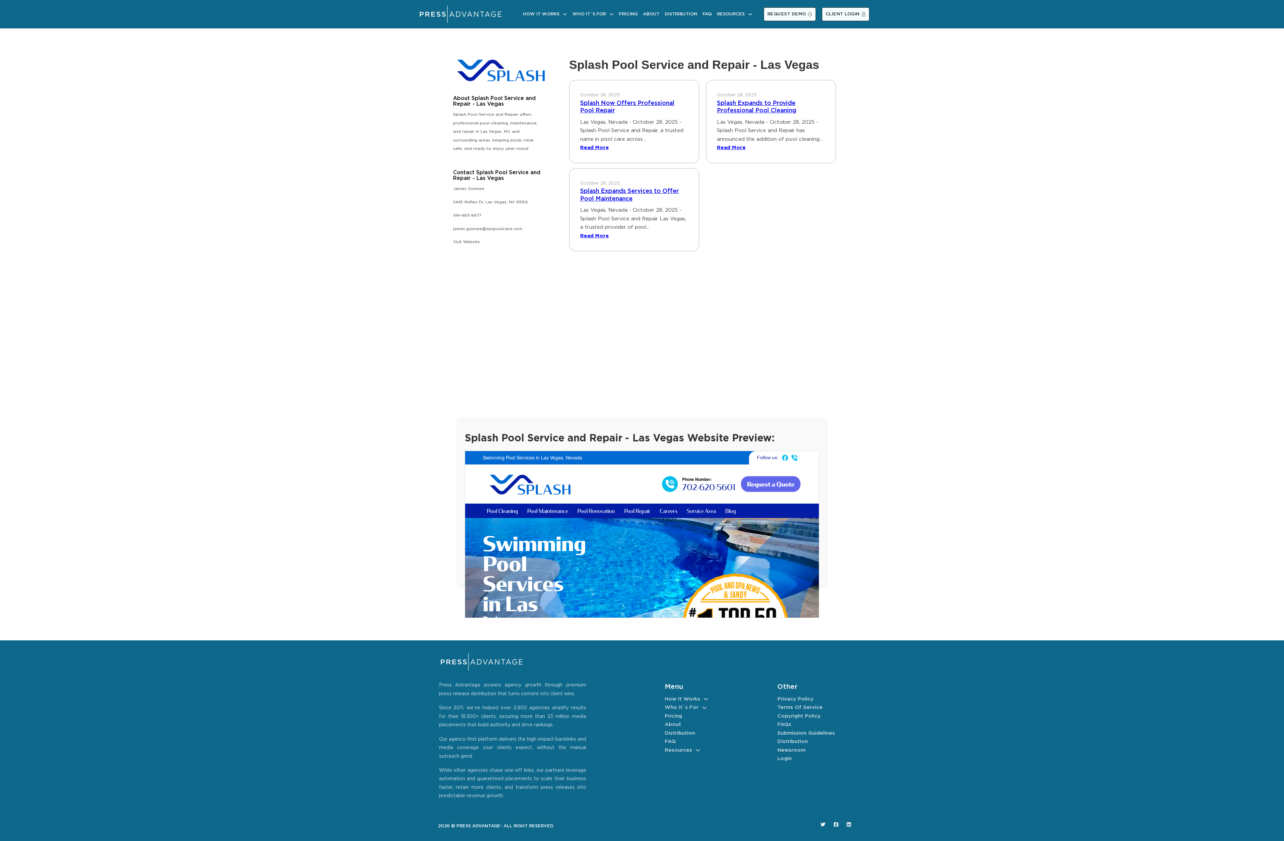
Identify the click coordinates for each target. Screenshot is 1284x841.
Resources (731, 14)
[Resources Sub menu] (750, 14)
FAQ (707, 14)
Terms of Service (800, 707)
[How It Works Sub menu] (565, 14)
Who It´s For (589, 14)
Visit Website (466, 242)
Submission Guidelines (806, 733)
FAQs (784, 724)
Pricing (628, 14)
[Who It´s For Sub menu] (611, 14)
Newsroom (791, 750)
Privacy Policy (795, 699)
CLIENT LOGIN (843, 14)
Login (784, 758)
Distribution (681, 14)
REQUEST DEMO (786, 14)
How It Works (541, 14)
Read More (594, 147)
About (651, 14)
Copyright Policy (799, 716)
